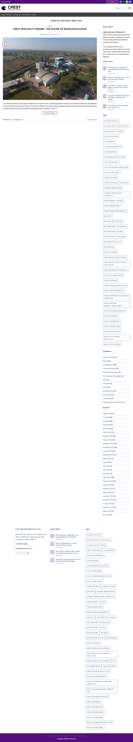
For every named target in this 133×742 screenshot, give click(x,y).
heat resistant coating (113, 221)
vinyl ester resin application (115, 285)
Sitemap (84, 736)
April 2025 (106, 473)
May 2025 (106, 470)
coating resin (109, 141)
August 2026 (107, 413)
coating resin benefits (112, 147)
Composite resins (110, 183)
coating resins (110, 152)
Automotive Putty (111, 121)
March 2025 (107, 477)
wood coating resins (112, 344)
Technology (17, 14)
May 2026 (106, 425)
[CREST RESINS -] (11, 8)
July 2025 (106, 462)
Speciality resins (110, 252)
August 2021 (107, 511)
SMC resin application (112, 242)
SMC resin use (109, 247)
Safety (34, 14)
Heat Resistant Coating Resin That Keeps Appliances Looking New (118, 69)
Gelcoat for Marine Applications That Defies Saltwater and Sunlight (118, 97)
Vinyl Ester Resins (111, 316)
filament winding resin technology (113, 194)
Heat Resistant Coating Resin (115, 226)
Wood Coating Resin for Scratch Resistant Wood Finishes (118, 78)
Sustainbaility (26, 14)
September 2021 (108, 507)
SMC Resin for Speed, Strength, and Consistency (118, 106)
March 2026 (107, 432)
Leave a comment (92, 119)
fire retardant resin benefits (115, 211)
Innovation (106, 383)
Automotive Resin (109, 357)
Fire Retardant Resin (112, 206)
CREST (58, 34)
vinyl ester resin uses (112, 326)
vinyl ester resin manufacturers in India (113, 304)
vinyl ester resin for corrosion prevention (116, 297)
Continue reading (50, 113)
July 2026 (106, 417)
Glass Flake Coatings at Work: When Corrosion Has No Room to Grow (118, 87)
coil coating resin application (116, 167)
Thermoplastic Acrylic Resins (112, 402)
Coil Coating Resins (111, 172)
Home (3, 14)
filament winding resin (113, 188)
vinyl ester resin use (112, 321)
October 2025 (107, 451)
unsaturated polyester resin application (115, 264)
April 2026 (106, 428)
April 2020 (106, 515)
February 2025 (108, 481)
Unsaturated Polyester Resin (115, 257)
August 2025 (107, 458)
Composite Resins (109, 368)
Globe (105, 380)
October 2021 (107, 503)
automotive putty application (116, 126)
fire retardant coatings (113, 200)
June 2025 (106, 466)
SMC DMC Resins (109, 236)
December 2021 (108, 496)
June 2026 (106, 421)
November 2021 (108, 500)
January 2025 (107, 485)
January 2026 (107, 440)
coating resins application (114, 157)
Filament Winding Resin (110, 372)
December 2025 (108, 443)
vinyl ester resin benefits (113, 290)
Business (9, 14)
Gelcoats (107, 216)
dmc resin (124, 183)
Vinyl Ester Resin (110, 280)
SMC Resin (121, 236)
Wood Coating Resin (112, 331)
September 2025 (108, 455)
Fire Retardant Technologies (112, 376)
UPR (105, 275)
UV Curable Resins (116, 275)
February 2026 (108, 436)
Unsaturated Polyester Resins (115, 270)
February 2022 (108, 488)
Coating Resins (108, 365)
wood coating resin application (112, 338)
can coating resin (111, 136)
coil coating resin (111, 162)
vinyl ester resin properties (115, 311)
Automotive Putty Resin (113, 131)
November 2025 (108, 447)
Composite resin (110, 177)
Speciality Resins (108, 391)
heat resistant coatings (113, 231)
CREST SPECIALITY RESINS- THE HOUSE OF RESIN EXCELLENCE (50, 28)
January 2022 (107, 492)
